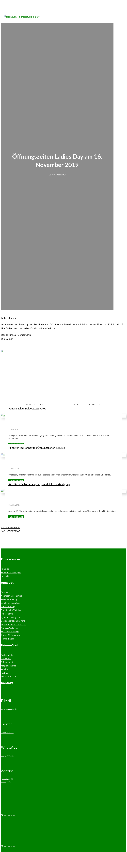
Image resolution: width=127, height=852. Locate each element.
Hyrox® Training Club (11, 617)
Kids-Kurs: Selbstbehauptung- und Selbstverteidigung (39, 484)
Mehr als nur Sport (10, 676)
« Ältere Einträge (10, 528)
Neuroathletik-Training (11, 595)
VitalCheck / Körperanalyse (13, 624)
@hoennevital (8, 814)
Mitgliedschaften (8, 665)
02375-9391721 (7, 733)
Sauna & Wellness (9, 628)
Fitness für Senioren (10, 635)
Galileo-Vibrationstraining (13, 620)
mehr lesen (16, 444)
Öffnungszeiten (8, 662)
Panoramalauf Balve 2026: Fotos (27, 408)
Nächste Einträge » (11, 531)
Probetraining (7, 655)
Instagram (6, 837)
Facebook (6, 806)
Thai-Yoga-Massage (10, 631)
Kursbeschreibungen (11, 572)
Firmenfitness (7, 638)
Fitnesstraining (8, 606)
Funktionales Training (11, 610)
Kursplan (5, 569)
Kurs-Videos (6, 576)
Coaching (5, 592)
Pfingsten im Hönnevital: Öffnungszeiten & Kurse (36, 448)
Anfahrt (4, 669)
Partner (4, 673)
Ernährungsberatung (11, 603)
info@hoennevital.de (8, 709)
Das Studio (6, 658)
